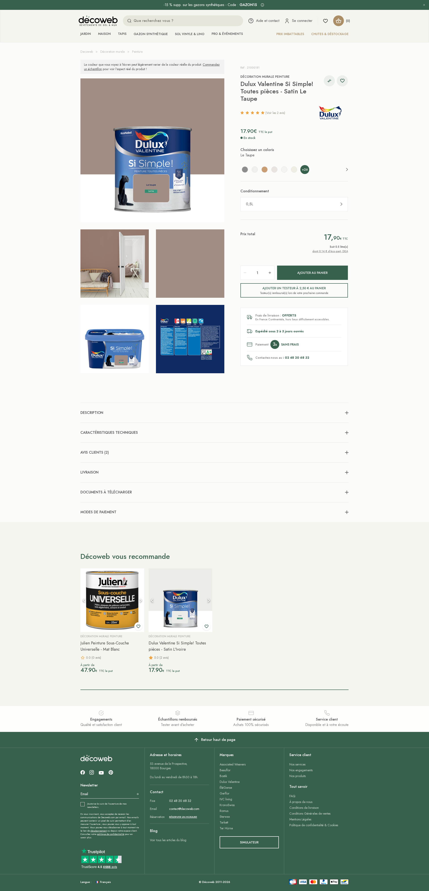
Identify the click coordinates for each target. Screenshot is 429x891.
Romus (224, 811)
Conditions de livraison (304, 807)
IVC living (226, 799)
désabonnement (98, 830)
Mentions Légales (300, 819)
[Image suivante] (140, 600)
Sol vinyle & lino (189, 34)
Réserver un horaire (183, 817)
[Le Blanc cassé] (294, 169)
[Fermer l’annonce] (424, 5)
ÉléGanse (226, 787)
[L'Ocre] (264, 169)
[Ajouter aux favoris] (342, 80)
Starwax (225, 816)
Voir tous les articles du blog (168, 840)
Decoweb (86, 51)
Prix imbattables (290, 34)
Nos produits (297, 776)
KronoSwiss (227, 805)
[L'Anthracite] (244, 169)
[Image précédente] (84, 600)
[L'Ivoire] (254, 169)
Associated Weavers (233, 764)
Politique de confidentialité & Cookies (313, 825)
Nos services (297, 764)
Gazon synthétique (151, 34)
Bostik (223, 776)
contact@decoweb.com (184, 809)
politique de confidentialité (110, 834)
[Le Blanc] (284, 169)
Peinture (137, 51)
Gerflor (224, 793)
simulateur (249, 842)
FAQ (292, 796)
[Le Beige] (274, 169)
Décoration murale (112, 51)
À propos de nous (300, 802)
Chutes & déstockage (330, 34)
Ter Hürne (226, 828)
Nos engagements (301, 770)
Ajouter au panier (312, 272)
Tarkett (224, 822)
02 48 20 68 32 (180, 801)
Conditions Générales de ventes (309, 813)
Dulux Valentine (230, 782)
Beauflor (225, 770)
